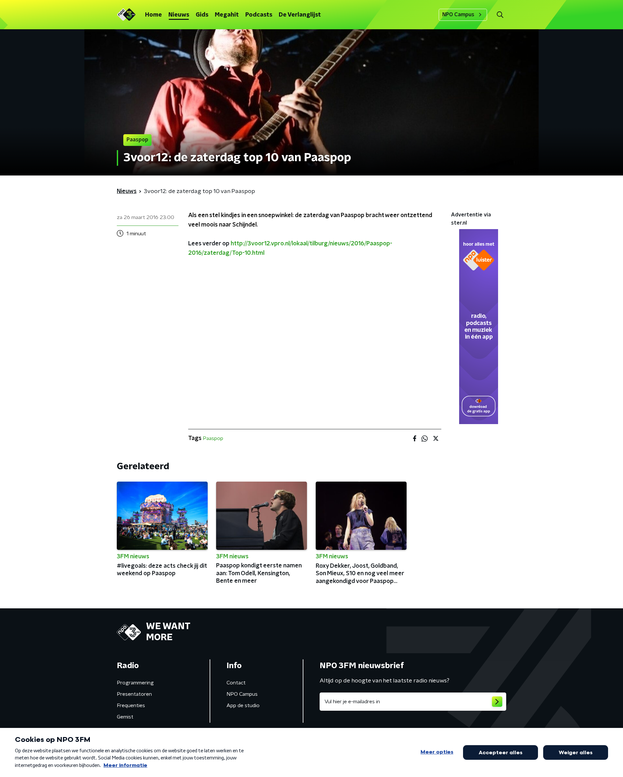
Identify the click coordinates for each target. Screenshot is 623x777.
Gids (202, 15)
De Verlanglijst (300, 15)
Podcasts (258, 15)
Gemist (125, 716)
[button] (500, 15)
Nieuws (178, 15)
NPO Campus (458, 14)
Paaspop (213, 438)
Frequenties (131, 705)
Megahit (227, 15)
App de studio (243, 705)
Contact (236, 682)
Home (153, 15)
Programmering (135, 682)
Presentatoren (134, 694)
